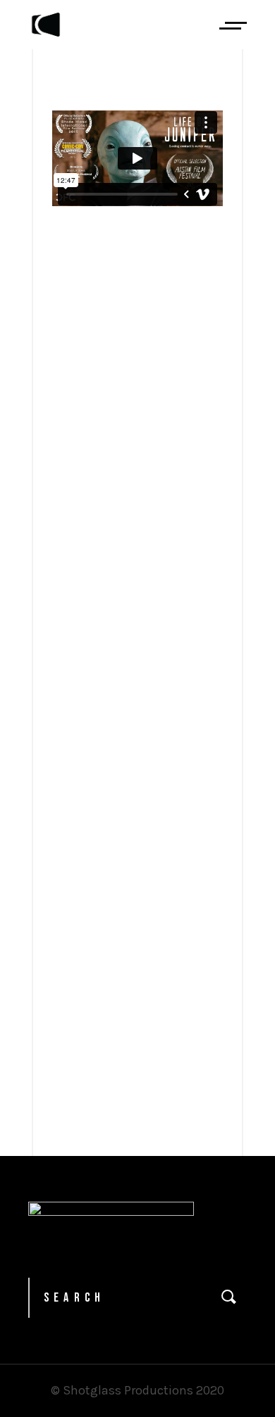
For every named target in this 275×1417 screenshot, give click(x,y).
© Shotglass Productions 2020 (137, 1390)
